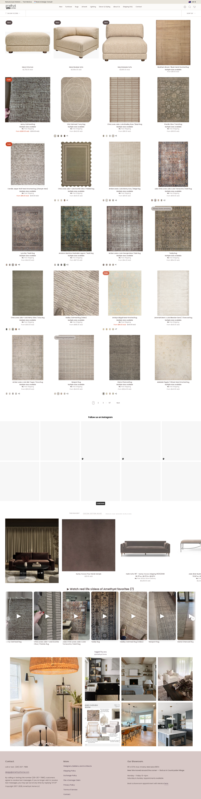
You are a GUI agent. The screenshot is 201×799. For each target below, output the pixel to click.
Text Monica (27, 2)
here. (166, 783)
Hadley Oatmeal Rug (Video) (131, 642)
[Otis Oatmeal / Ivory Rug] (76, 99)
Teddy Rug (95, 642)
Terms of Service (70, 789)
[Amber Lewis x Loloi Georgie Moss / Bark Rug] (124, 228)
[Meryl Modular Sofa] (76, 42)
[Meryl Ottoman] (27, 42)
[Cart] (194, 7)
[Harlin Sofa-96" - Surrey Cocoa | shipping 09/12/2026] (145, 545)
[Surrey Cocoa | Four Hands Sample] (88, 545)
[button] (61, 6)
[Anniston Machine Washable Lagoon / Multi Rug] (76, 228)
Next (198, 545)
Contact (66, 794)
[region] (100, 619)
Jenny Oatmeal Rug (13, 642)
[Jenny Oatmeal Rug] (27, 99)
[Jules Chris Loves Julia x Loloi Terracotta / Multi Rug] (173, 164)
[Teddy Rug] (173, 228)
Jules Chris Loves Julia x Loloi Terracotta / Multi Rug (74, 643)
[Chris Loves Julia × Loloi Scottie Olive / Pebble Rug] (76, 164)
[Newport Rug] (76, 357)
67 (110, 403)
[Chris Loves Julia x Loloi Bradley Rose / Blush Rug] (124, 99)
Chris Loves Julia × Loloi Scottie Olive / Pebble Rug (46, 643)
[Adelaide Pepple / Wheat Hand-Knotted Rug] (173, 357)
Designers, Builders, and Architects (77, 766)
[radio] (55, 136)
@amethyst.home (100, 654)
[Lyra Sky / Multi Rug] (27, 228)
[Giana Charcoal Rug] (124, 357)
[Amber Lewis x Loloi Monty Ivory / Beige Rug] (124, 164)
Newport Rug (154, 642)
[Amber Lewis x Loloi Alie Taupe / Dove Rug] (27, 357)
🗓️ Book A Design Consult (43, 2)
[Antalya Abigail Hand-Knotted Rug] (124, 293)
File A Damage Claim (71, 780)
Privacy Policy (69, 785)
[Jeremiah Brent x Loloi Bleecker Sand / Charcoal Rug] (173, 293)
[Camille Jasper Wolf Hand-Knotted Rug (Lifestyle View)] (27, 164)
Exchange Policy (70, 775)
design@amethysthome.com (17, 772)
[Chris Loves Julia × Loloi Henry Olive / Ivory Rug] (27, 293)
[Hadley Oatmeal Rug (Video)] (76, 293)
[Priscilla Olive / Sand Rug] (173, 99)
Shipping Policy (69, 771)
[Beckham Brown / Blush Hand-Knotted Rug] (173, 42)
